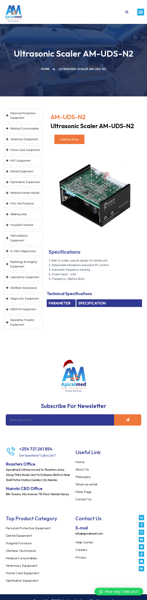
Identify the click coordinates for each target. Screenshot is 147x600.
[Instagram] (141, 532)
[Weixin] (141, 568)
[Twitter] (141, 547)
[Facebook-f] (141, 525)
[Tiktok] (141, 554)
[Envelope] (141, 561)
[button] (140, 12)
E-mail (81, 528)
